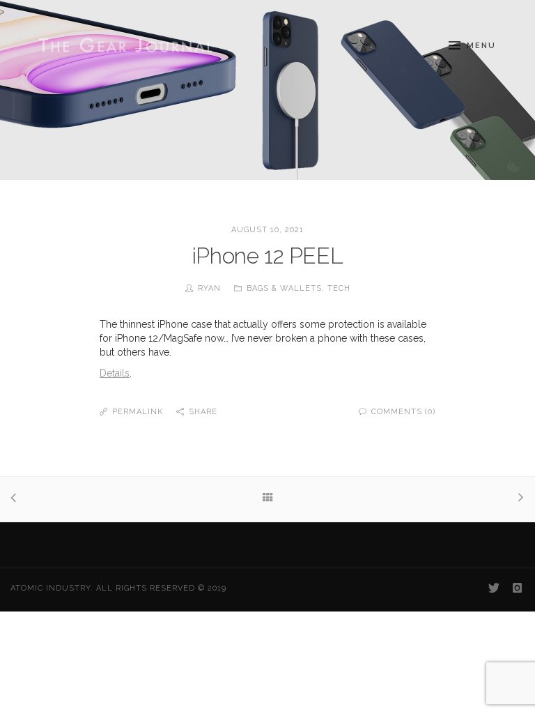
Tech (338, 288)
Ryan (209, 288)
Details (115, 373)
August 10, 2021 (267, 229)
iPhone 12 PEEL (267, 255)
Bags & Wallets (284, 288)
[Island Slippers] (518, 499)
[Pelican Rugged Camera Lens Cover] (17, 499)
